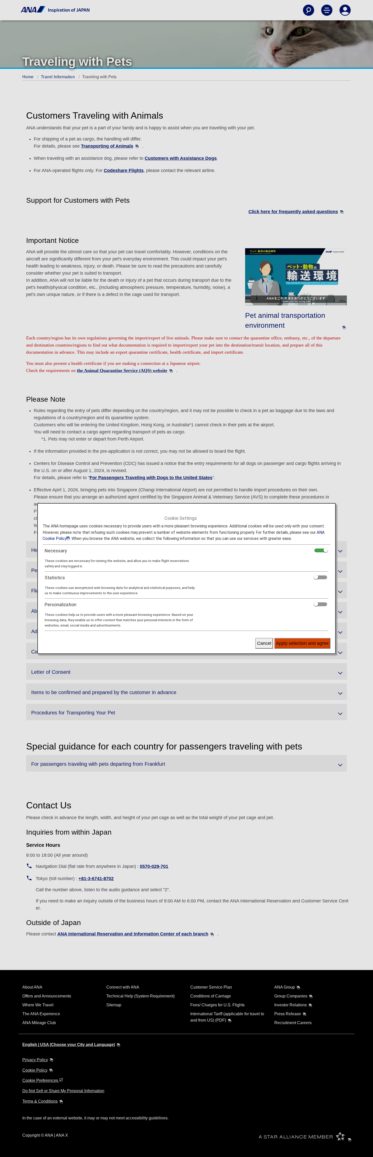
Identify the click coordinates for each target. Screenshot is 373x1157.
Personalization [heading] (60, 604)
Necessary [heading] (56, 550)
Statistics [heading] (55, 577)
